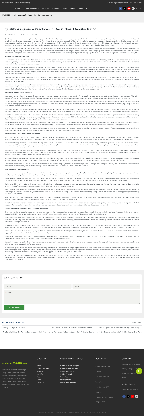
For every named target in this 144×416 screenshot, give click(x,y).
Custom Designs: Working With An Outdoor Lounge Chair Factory (120, 332)
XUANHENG (6, 15)
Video (134, 322)
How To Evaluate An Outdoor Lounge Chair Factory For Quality (72, 332)
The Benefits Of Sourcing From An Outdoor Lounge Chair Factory (25, 332)
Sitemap (103, 412)
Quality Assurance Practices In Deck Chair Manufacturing (32, 15)
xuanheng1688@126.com (118, 3)
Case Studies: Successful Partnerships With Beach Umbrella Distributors (73, 328)
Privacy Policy (95, 412)
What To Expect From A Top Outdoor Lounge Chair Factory (119, 328)
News (139, 322)
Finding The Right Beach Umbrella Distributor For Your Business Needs (15, 328)
